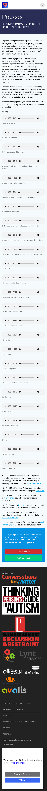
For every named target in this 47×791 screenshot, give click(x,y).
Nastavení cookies (22, 774)
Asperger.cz (7, 734)
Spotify (13, 525)
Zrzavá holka (8, 715)
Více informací (18, 763)
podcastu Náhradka (10, 517)
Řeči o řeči (40, 490)
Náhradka (22, 505)
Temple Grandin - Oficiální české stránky (19, 721)
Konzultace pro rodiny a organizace (17, 703)
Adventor (6, 728)
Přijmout (23, 780)
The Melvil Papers (35, 483)
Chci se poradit (24, 552)
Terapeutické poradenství (13, 709)
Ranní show (9, 498)
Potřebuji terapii (23, 558)
